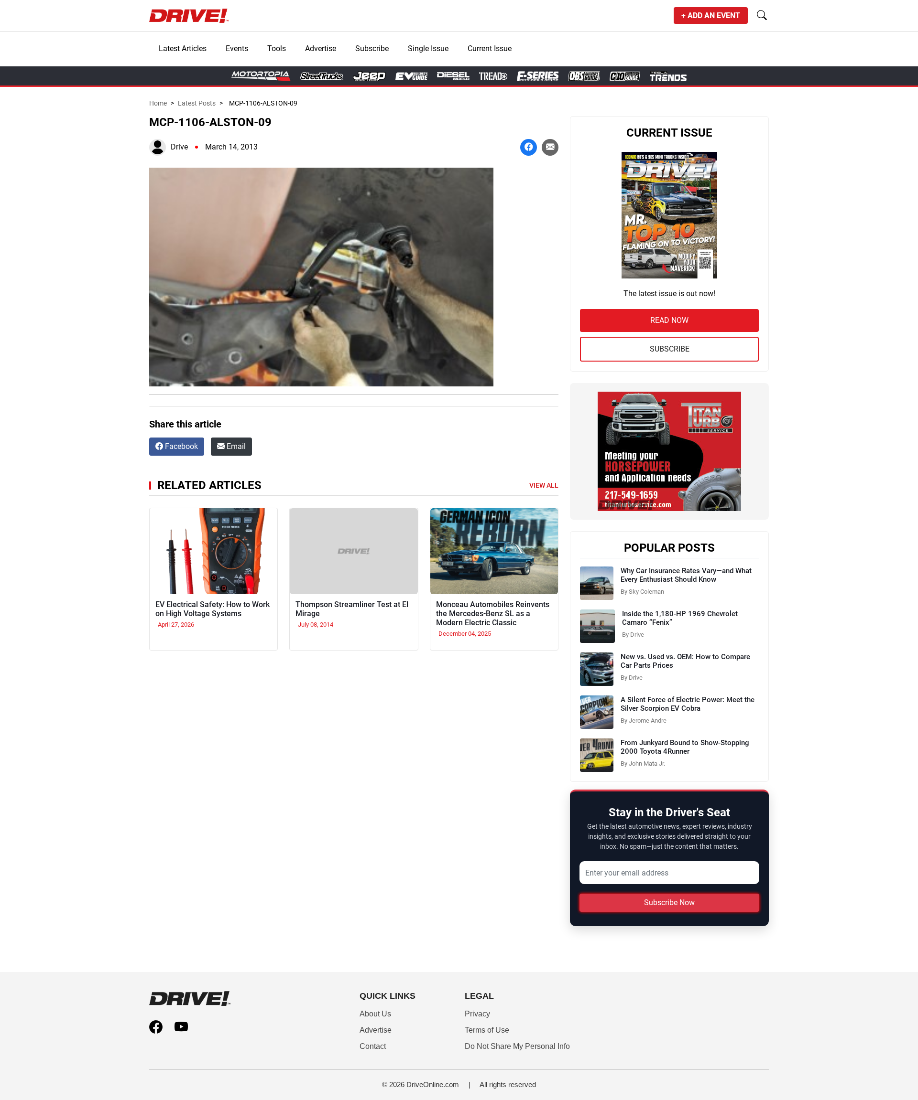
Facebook (180, 446)
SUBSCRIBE (669, 348)
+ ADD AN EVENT (710, 15)
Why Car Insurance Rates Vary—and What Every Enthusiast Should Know (686, 575)
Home (158, 103)
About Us (375, 1014)
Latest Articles (183, 48)
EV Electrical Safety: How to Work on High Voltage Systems (212, 609)
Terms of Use (487, 1030)
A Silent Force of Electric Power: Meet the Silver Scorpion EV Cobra (687, 704)
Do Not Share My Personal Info (517, 1046)
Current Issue (490, 48)
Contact (373, 1046)
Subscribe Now (669, 902)
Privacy (477, 1014)
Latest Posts (197, 103)
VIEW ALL (543, 485)
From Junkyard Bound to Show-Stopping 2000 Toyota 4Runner (685, 747)
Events (237, 48)
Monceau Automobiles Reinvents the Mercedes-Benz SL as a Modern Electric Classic (492, 613)
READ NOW (669, 320)
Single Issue (428, 48)
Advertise (320, 48)
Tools (276, 48)
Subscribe (372, 48)
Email (235, 446)
